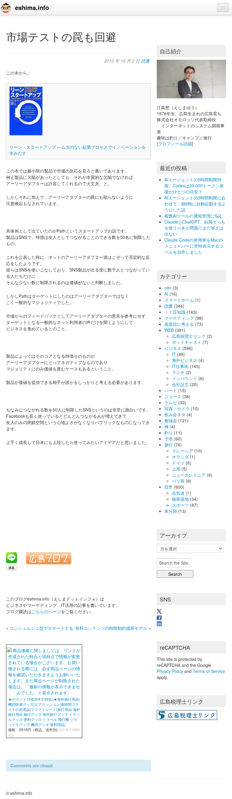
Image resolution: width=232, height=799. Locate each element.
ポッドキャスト (186, 342)
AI (166, 294)
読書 (145, 61)
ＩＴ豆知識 (174, 312)
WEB (169, 330)
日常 (168, 487)
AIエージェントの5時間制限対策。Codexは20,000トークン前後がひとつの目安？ (194, 185)
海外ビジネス (184, 360)
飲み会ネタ (174, 414)
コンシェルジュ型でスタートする (41, 628)
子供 (168, 439)
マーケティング (179, 318)
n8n (168, 288)
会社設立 (180, 384)
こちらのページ (46, 611)
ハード (170, 390)
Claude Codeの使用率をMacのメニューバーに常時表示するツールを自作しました (194, 246)
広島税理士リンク (189, 336)
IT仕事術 (180, 366)
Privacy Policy (170, 671)
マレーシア (182, 451)
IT (174, 354)
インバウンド (184, 378)
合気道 (178, 493)
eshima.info (32, 7)
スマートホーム (179, 300)
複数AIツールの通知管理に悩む (193, 216)
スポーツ (180, 505)
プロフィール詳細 (175, 144)
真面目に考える (179, 324)
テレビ (170, 402)
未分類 (170, 511)
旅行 (168, 445)
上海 (176, 469)
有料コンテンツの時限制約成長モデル (111, 628)
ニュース (172, 396)
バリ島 (178, 481)
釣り (168, 433)
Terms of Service (209, 671)
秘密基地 (180, 499)
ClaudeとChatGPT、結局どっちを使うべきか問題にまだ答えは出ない (194, 228)
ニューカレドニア (189, 475)
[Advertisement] (80, 495)
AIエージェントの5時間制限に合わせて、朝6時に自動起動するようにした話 (195, 204)
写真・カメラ (177, 408)
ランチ (178, 372)
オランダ (180, 457)
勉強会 (170, 420)
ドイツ (178, 463)
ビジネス (172, 348)
